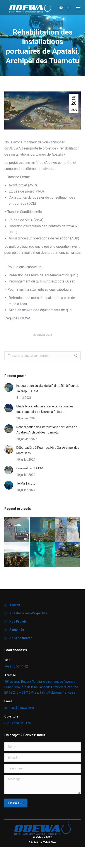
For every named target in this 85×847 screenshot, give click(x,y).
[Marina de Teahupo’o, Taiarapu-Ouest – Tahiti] (17, 529)
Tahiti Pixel (49, 842)
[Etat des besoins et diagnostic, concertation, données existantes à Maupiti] (68, 555)
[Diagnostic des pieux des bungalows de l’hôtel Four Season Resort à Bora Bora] (42, 555)
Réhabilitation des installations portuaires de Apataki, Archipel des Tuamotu (46, 429)
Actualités (16, 629)
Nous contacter (20, 638)
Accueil (14, 605)
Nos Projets (18, 621)
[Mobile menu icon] (78, 7)
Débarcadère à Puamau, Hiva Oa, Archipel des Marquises (47, 450)
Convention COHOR (29, 468)
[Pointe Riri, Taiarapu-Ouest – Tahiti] (42, 529)
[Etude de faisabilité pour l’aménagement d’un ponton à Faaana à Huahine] (17, 555)
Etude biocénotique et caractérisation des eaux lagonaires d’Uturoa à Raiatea (44, 409)
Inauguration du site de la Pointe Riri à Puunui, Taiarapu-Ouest (47, 388)
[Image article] (8, 387)
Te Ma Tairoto (25, 483)
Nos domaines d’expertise (28, 613)
